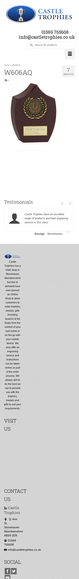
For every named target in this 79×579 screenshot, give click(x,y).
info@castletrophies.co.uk (24, 549)
